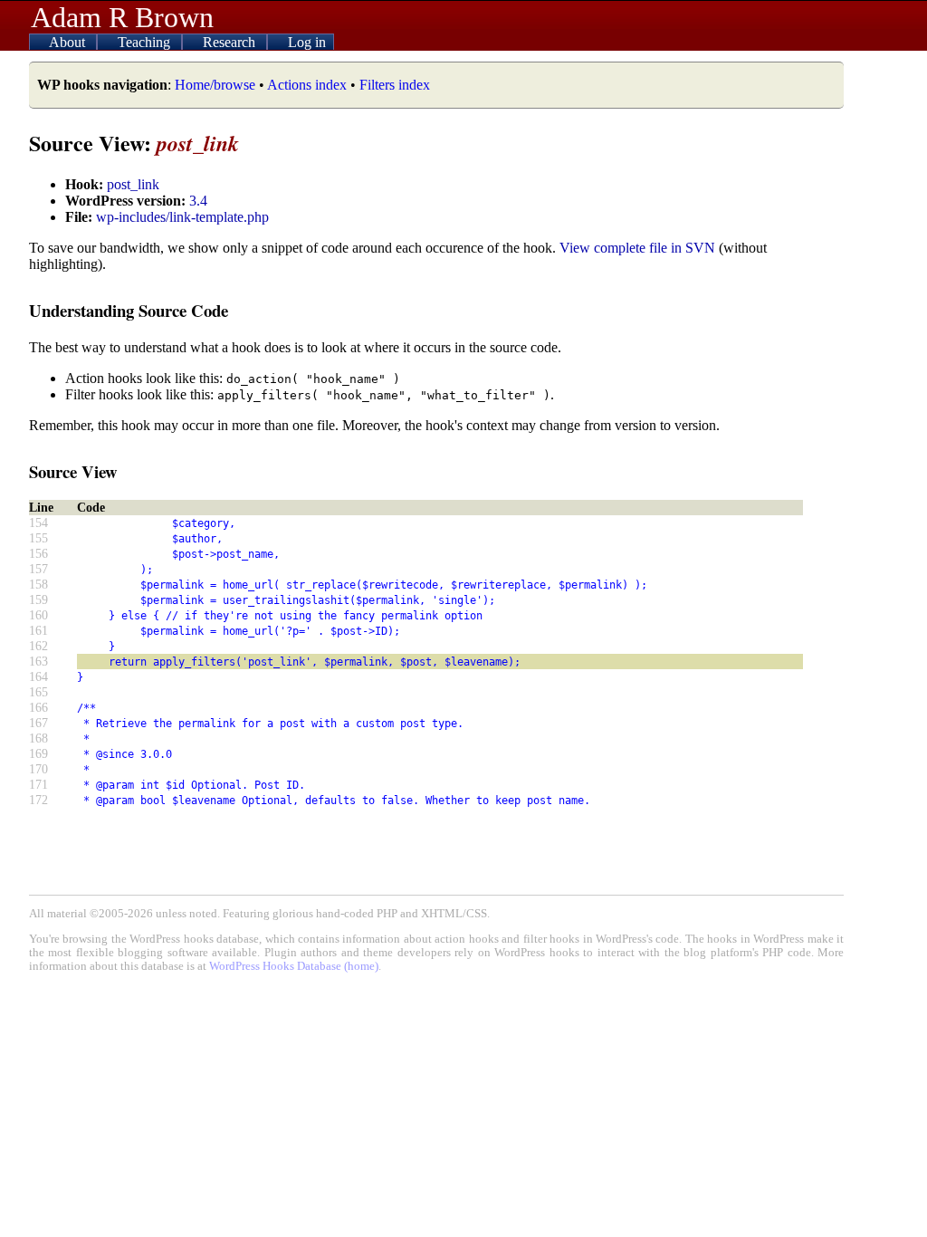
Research (231, 42)
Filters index (394, 84)
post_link (133, 184)
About (69, 42)
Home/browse (215, 84)
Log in (307, 42)
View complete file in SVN (637, 247)
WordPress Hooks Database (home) (293, 966)
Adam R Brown (122, 17)
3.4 (198, 200)
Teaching (146, 42)
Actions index (307, 84)
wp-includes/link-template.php (182, 217)
